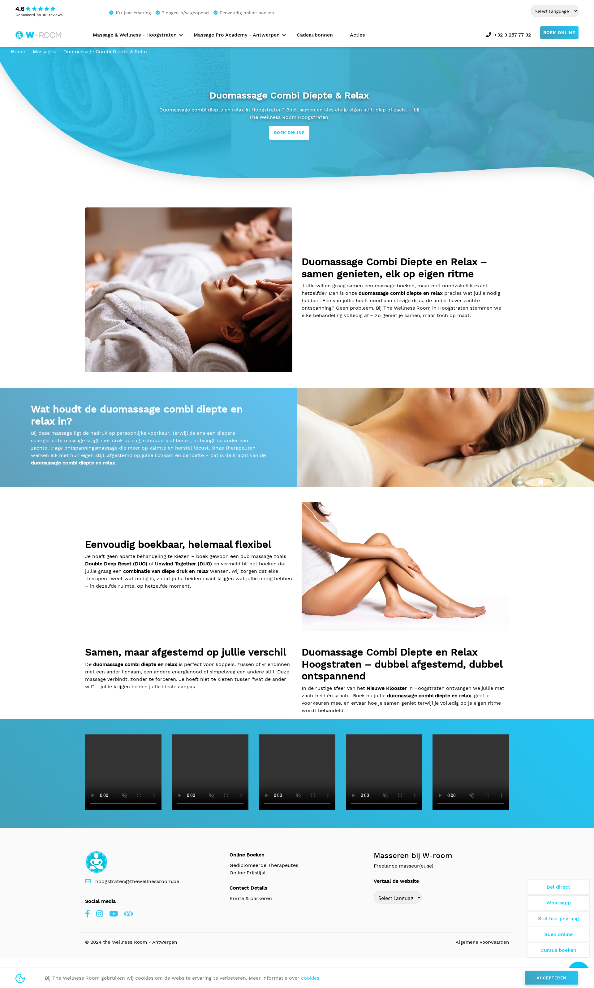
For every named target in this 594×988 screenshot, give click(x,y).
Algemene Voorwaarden (482, 942)
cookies (310, 978)
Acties (357, 35)
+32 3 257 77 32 (512, 35)
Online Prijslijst (248, 873)
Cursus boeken (558, 950)
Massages (44, 51)
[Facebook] (87, 914)
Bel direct (558, 887)
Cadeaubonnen (315, 35)
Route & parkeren (251, 898)
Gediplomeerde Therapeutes (264, 865)
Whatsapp (558, 903)
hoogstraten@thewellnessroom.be (137, 881)
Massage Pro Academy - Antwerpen (237, 35)
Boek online (559, 32)
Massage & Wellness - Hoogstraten (135, 35)
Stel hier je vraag (558, 918)
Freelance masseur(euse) (403, 866)
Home (18, 51)
